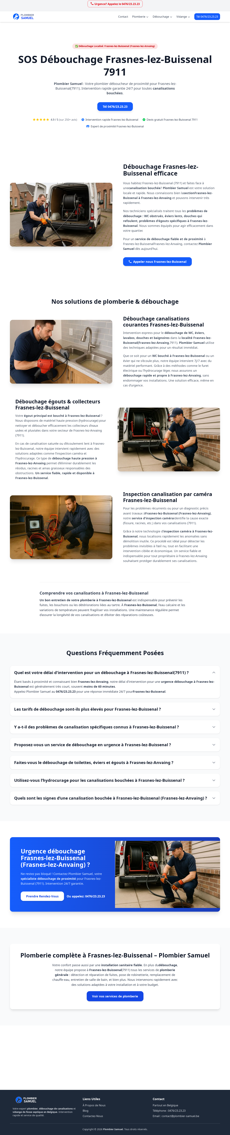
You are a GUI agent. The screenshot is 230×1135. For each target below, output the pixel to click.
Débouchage (161, 16)
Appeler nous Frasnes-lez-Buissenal (159, 262)
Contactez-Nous (93, 1116)
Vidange (181, 16)
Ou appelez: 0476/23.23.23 (86, 896)
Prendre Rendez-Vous (42, 896)
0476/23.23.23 (177, 1111)
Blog (85, 1111)
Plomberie (138, 16)
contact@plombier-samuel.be (180, 1116)
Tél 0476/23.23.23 (207, 16)
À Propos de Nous (94, 1105)
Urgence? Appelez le (117, 4)
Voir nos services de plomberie (115, 996)
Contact (123, 16)
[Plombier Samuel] (26, 1100)
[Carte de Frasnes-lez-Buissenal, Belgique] (115, 1057)
